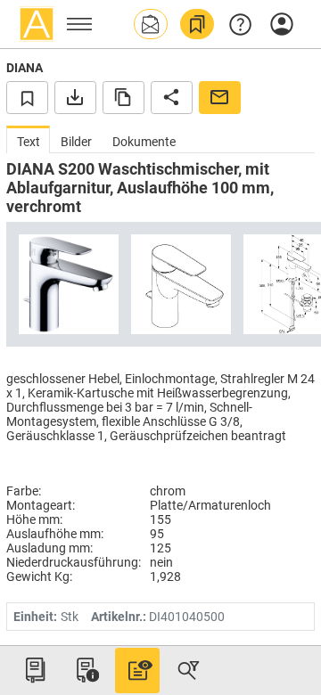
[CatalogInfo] (85, 670)
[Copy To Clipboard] (123, 97)
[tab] (28, 139)
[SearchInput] (188, 670)
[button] (151, 24)
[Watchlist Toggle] (27, 97)
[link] (197, 24)
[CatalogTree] (34, 670)
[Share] (172, 97)
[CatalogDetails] (137, 670)
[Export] (75, 97)
